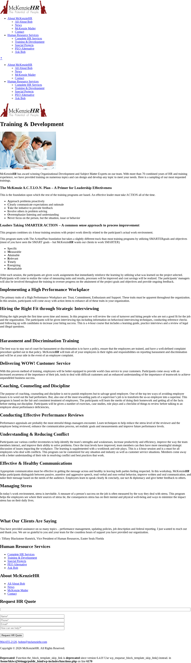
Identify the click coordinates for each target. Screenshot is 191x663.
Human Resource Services (23, 35)
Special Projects (24, 45)
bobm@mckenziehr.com (32, 641)
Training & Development (29, 41)
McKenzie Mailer (25, 28)
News (18, 25)
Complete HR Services (28, 38)
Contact (19, 31)
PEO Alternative (24, 48)
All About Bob (23, 21)
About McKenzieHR (19, 18)
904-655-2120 (8, 641)
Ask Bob (20, 51)
